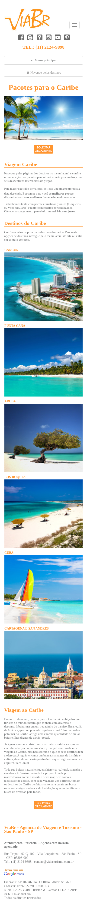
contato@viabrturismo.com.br (54, 861)
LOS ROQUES (15, 477)
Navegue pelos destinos (45, 72)
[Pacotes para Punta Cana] (43, 395)
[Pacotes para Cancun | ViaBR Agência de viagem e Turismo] (43, 319)
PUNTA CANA (14, 326)
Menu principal (45, 60)
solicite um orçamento (58, 188)
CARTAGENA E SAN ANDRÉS (26, 628)
